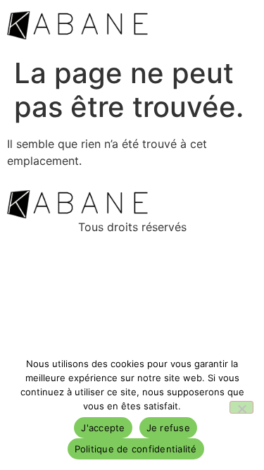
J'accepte (103, 427)
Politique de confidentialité (136, 448)
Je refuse (168, 427)
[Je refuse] (241, 407)
